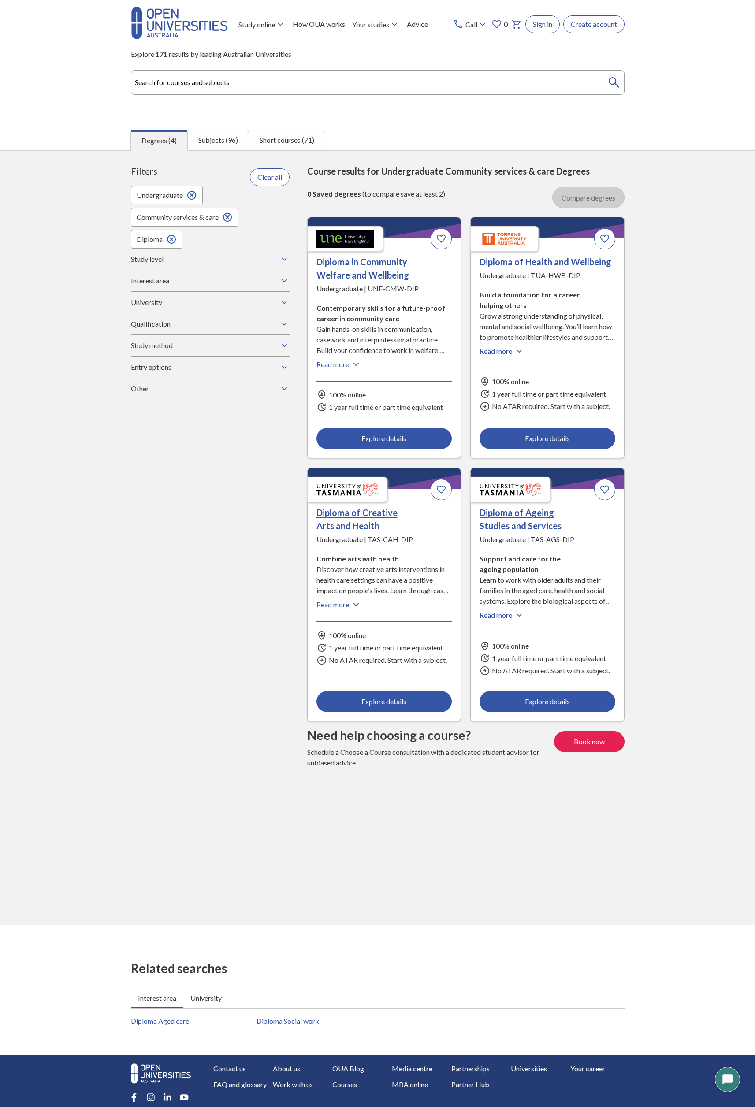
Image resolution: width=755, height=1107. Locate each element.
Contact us (229, 1068)
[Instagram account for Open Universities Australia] (150, 1097)
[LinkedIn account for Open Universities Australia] (167, 1097)
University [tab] (206, 998)
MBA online (410, 1084)
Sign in (542, 24)
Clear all (269, 177)
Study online (256, 24)
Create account (594, 24)
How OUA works (319, 24)
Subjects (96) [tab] (218, 140)
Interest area (150, 280)
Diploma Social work (288, 1021)
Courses (344, 1084)
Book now (589, 741)
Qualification (151, 323)
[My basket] (516, 24)
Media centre (412, 1068)
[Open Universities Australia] (179, 36)
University (146, 302)
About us (286, 1068)
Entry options (151, 367)
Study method (152, 345)
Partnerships (470, 1068)
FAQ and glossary (240, 1084)
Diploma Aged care (160, 1021)
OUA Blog (348, 1068)
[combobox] (378, 82)
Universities (529, 1068)
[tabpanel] (377, 537)
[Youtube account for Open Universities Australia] (184, 1097)
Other (140, 388)
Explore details (383, 438)
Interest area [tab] (157, 998)
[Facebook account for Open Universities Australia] (134, 1097)
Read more (332, 364)
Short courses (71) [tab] (287, 140)
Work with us (293, 1084)
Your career (587, 1068)
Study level (147, 259)
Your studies (370, 24)
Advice (417, 24)
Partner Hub (470, 1084)
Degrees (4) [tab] (159, 140)
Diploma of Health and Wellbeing (545, 261)
